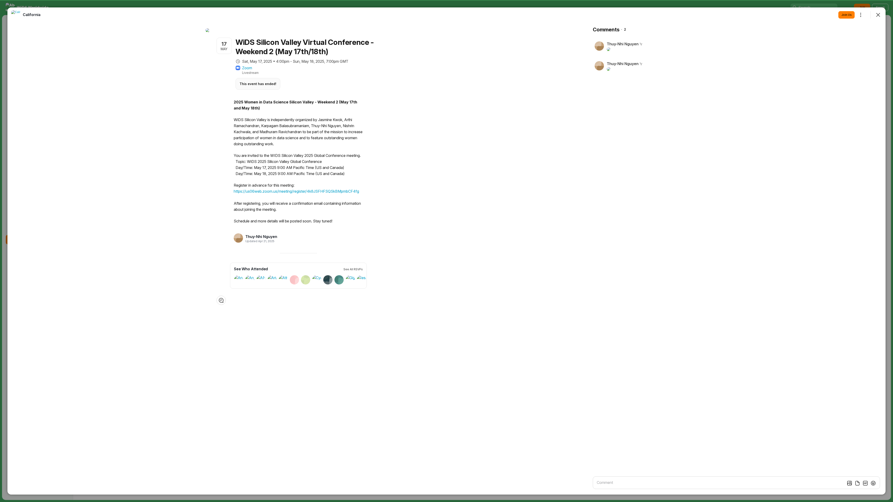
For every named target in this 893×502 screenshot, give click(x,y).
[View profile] (15, 15)
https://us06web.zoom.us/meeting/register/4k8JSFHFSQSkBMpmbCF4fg (296, 191)
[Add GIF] (865, 483)
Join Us (846, 15)
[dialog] (446, 251)
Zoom (247, 68)
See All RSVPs (353, 269)
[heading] (261, 236)
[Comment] (221, 300)
